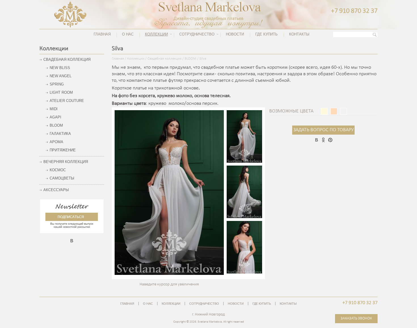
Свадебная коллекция (165, 58)
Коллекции (135, 58)
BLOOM (190, 58)
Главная (118, 58)
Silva (202, 58)
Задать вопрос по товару (323, 130)
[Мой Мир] (330, 139)
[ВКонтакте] (316, 139)
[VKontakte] (71, 242)
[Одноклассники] (323, 139)
